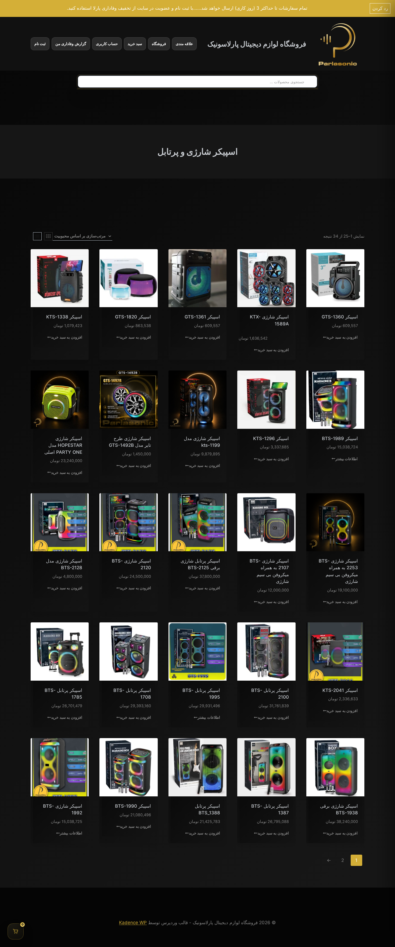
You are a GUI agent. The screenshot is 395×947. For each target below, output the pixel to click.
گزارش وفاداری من (70, 43)
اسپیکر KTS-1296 (271, 438)
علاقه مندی (184, 43)
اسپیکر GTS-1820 (133, 317)
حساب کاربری (107, 43)
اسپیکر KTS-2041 (340, 690)
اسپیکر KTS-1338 (64, 317)
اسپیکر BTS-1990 (133, 806)
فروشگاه (159, 43)
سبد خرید (135, 43)
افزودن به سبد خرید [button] (342, 337)
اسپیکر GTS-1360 (340, 317)
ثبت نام (40, 43)
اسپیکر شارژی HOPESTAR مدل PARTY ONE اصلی (63, 445)
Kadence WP (133, 922)
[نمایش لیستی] (37, 236)
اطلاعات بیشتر (346, 458)
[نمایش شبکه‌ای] (48, 236)
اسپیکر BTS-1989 (340, 438)
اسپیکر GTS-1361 (202, 317)
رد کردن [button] (380, 8)
